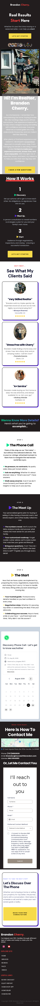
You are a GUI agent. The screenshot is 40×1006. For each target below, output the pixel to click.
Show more (10, 672)
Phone (10, 807)
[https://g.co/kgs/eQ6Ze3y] (20, 45)
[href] (20, 742)
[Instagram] (3, 946)
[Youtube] (9, 946)
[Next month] (31, 679)
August (17, 679)
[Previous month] (9, 679)
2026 (23, 679)
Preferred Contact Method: (18, 824)
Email (10, 815)
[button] (20, 663)
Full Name (11, 798)
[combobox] (20, 828)
